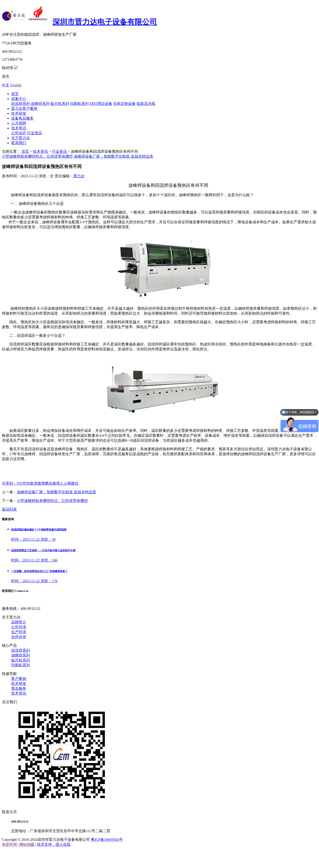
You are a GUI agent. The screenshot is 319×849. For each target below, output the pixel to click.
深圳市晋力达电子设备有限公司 (105, 22)
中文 (5, 85)
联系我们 (18, 143)
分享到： (9, 483)
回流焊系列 (20, 104)
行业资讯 (34, 133)
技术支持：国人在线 (54, 844)
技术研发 (18, 113)
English (15, 85)
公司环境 (18, 627)
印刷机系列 (79, 104)
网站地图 (26, 844)
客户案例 (18, 679)
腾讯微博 (52, 483)
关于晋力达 (20, 138)
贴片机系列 (59, 104)
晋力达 (79, 176)
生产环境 (18, 632)
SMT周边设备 (101, 104)
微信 (74, 483)
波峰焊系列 (40, 104)
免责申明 (9, 844)
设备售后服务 (22, 118)
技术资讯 (18, 128)
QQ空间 (23, 483)
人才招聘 (18, 123)
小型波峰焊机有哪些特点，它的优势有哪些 (37, 156)
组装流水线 (146, 104)
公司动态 (18, 133)
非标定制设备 (124, 104)
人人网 (65, 483)
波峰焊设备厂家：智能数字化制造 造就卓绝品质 (113, 156)
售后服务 (18, 688)
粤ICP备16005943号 (107, 840)
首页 (15, 94)
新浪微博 (37, 483)
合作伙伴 (18, 637)
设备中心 (18, 99)
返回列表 (9, 509)
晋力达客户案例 (24, 108)
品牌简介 (18, 622)
